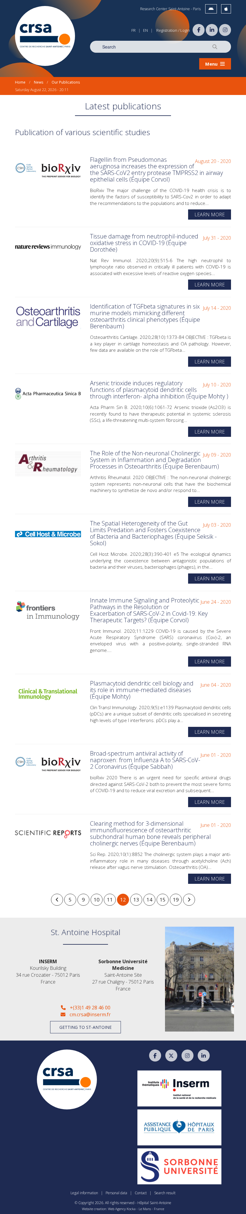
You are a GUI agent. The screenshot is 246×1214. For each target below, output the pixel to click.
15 (163, 899)
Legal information (84, 1192)
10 (97, 899)
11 (110, 899)
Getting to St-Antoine (85, 1027)
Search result (165, 1192)
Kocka (131, 1209)
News (38, 82)
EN (145, 30)
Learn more (209, 214)
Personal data (116, 1192)
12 (123, 899)
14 (149, 899)
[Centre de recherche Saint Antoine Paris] (45, 36)
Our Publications (66, 82)
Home (20, 82)
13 (136, 899)
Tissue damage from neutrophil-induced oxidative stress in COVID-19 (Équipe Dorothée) (144, 242)
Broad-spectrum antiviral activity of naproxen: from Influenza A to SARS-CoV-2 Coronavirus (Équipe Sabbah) (145, 760)
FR (133, 30)
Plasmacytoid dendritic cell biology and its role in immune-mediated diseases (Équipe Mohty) (142, 689)
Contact (141, 1192)
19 (176, 899)
